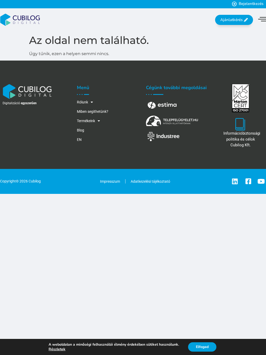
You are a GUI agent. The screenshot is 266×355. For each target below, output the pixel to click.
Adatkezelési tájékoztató (150, 181)
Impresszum (110, 181)
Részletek (57, 349)
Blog (80, 130)
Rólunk (82, 102)
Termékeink (86, 121)
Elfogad (202, 346)
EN (79, 139)
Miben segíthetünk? (92, 111)
